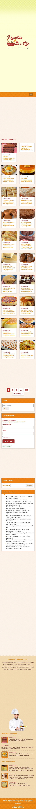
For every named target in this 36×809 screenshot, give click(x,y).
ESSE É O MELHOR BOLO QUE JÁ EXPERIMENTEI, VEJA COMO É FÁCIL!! (19, 784)
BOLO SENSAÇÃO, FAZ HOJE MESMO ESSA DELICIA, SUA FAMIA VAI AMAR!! (26, 246)
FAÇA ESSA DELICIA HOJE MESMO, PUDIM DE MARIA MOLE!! (27, 311)
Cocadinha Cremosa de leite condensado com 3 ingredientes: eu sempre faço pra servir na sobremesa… (9, 202)
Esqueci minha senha (7, 445)
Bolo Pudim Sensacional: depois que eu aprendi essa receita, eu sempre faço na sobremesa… (26, 180)
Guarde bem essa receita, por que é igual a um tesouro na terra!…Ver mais (9, 268)
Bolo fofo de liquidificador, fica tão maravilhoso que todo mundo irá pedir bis (8, 333)
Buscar (6, 409)
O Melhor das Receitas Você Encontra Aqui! (18, 48)
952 (26, 390)
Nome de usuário (6, 424)
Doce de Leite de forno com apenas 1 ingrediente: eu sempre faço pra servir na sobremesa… (9, 290)
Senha (4, 430)
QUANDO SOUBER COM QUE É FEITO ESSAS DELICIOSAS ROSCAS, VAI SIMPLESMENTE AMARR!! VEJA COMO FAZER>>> (21, 777)
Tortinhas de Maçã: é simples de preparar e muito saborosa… (27, 333)
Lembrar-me (7, 437)
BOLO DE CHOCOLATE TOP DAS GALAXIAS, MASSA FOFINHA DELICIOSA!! (9, 158)
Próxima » (18, 394)
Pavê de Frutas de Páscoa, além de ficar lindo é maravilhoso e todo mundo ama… (8, 311)
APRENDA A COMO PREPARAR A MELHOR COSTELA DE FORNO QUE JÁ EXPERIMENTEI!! (26, 148)
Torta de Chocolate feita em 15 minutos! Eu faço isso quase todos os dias (26, 224)
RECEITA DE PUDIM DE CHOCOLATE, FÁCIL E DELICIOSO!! (26, 268)
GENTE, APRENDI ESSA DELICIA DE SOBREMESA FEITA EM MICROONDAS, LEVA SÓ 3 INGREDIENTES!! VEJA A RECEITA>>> (21, 769)
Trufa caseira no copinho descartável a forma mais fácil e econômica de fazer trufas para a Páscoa (27, 290)
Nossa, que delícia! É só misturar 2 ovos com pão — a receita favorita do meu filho (8, 180)
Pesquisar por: (6, 485)
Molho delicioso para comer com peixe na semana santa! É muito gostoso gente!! (27, 202)
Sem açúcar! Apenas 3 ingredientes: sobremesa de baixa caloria (9, 224)
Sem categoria (6, 155)
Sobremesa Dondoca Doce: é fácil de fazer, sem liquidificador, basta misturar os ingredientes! (8, 355)
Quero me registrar (6, 446)
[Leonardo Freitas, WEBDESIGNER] (18, 807)
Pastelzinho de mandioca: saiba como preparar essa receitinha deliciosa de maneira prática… (27, 355)
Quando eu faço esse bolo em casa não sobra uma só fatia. (8, 246)
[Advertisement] (18, 17)
